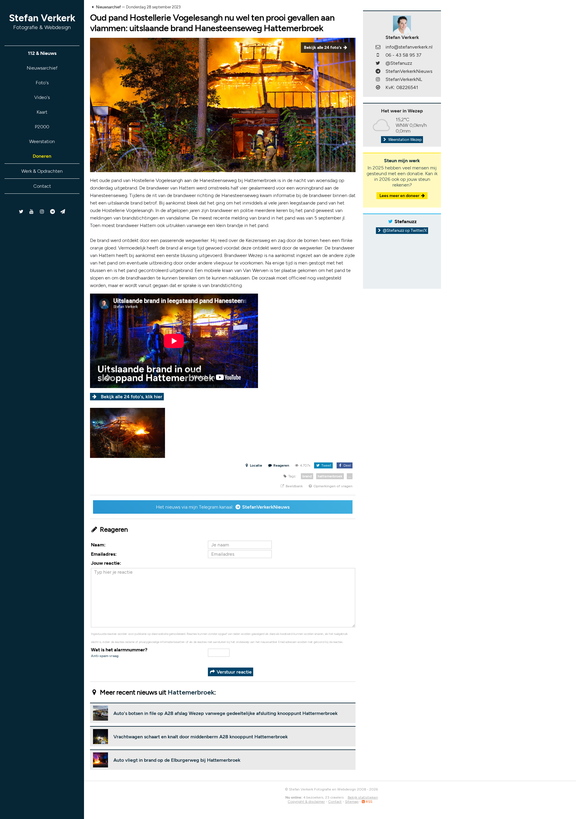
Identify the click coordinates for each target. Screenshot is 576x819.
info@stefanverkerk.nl (409, 47)
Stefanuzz (405, 221)
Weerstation (42, 141)
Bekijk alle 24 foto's (323, 47)
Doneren (42, 156)
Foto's (42, 82)
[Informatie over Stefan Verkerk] (402, 24)
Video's (42, 97)
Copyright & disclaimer (306, 802)
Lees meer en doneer (400, 195)
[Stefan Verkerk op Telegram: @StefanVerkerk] (63, 211)
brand (307, 476)
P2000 (42, 127)
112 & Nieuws (42, 53)
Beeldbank (294, 486)
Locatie (255, 465)
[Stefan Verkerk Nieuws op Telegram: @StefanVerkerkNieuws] (52, 211)
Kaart (42, 112)
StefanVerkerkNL (404, 79)
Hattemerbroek (191, 692)
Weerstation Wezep (404, 139)
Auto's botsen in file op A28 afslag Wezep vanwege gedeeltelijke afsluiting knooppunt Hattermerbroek (225, 713)
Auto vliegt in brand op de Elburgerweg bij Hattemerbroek (176, 760)
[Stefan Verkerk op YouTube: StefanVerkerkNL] (31, 211)
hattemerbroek (330, 476)
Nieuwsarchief (42, 68)
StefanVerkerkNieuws (266, 507)
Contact (42, 186)
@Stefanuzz (399, 63)
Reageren (281, 465)
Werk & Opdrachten (42, 171)
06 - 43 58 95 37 (404, 55)
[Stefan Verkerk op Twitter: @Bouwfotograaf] (21, 211)
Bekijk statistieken (363, 797)
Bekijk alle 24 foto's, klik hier (131, 396)
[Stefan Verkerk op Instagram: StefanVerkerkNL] (42, 211)
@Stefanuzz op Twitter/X (404, 230)
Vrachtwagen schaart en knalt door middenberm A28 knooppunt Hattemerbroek (200, 737)
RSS (368, 802)
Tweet (325, 465)
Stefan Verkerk (42, 21)
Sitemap (351, 802)
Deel (347, 465)
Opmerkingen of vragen (332, 486)
